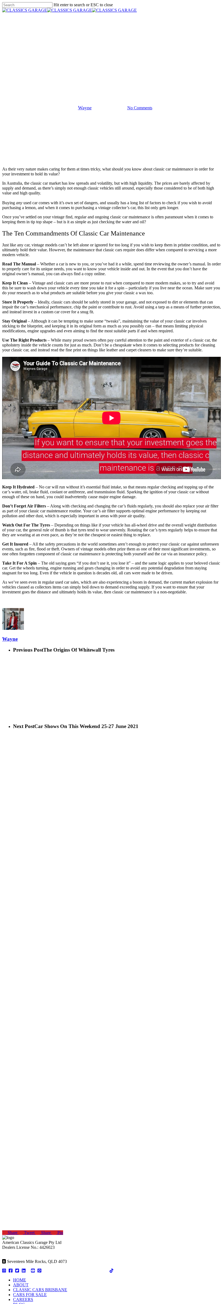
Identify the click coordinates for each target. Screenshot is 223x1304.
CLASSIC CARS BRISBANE (40, 1289)
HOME (19, 1280)
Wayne (85, 107)
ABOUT (21, 1285)
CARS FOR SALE (30, 1294)
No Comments (139, 108)
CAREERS (23, 1299)
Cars (111, 80)
